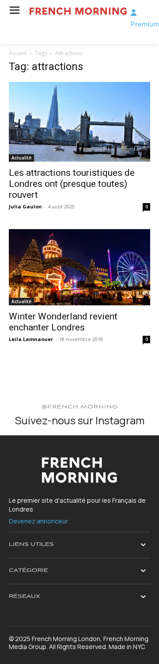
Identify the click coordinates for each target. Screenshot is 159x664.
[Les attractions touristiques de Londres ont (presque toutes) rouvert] (79, 121)
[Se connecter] (133, 12)
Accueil (17, 53)
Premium (145, 24)
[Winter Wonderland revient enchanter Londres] (79, 267)
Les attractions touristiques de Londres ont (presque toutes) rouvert (72, 183)
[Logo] (77, 11)
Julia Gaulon (25, 206)
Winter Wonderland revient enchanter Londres (63, 322)
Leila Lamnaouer (31, 339)
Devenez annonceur (38, 521)
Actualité (21, 158)
